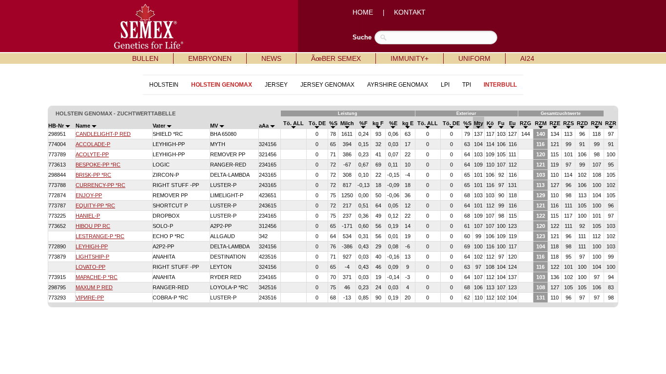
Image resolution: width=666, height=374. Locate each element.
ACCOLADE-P (93, 144)
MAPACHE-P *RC (97, 277)
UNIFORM (474, 58)
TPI (466, 84)
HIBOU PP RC (93, 226)
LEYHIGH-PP (92, 246)
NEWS (271, 58)
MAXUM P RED (94, 287)
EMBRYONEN (210, 58)
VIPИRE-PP (90, 297)
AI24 (527, 58)
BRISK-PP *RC (93, 175)
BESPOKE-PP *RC (98, 165)
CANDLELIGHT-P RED (103, 134)
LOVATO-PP (90, 267)
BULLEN (145, 58)
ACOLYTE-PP (92, 154)
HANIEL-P (88, 216)
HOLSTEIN (163, 84)
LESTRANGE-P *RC (100, 236)
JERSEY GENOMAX (327, 84)
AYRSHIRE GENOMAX (397, 84)
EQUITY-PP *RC (95, 205)
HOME (363, 12)
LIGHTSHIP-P (92, 257)
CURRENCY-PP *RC (100, 185)
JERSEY (276, 84)
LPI (445, 84)
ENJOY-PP (89, 195)
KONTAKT (410, 12)
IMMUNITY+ (410, 58)
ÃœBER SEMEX (336, 58)
